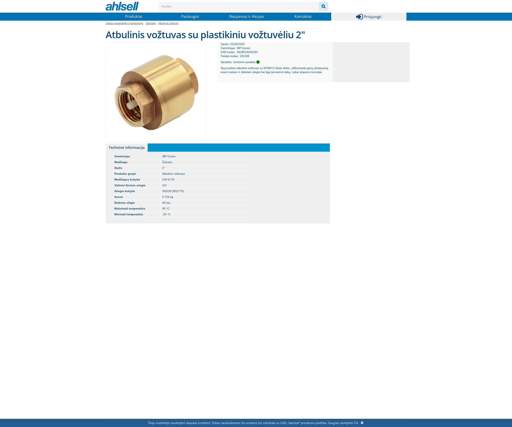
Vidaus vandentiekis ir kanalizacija (124, 23)
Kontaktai (303, 16)
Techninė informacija (127, 147)
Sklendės (151, 23)
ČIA (356, 423)
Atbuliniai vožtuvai (168, 23)
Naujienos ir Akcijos (246, 16)
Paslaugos (190, 16)
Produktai (133, 16)
